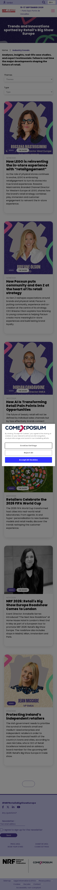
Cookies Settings (28, 445)
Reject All (28, 453)
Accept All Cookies (28, 460)
